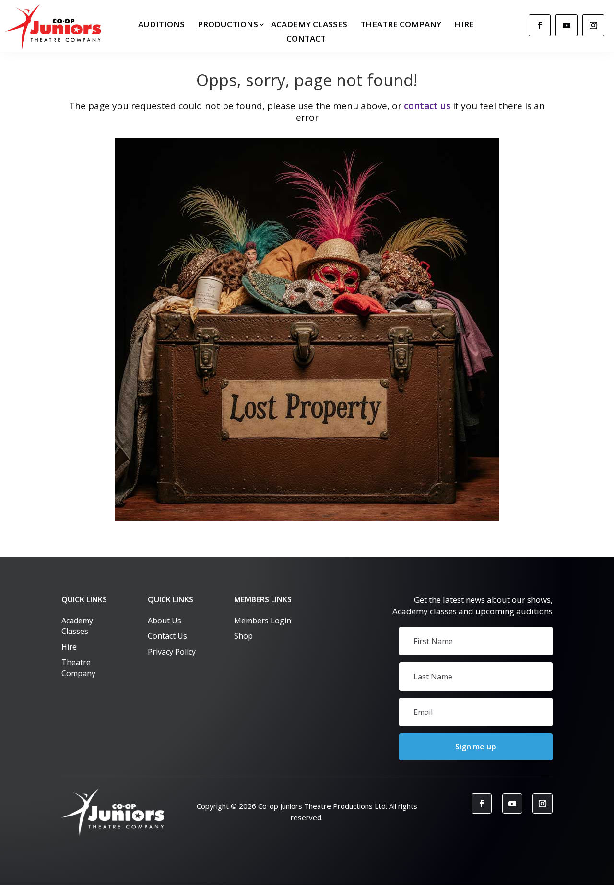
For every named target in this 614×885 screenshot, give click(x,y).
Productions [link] (228, 25)
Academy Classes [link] (309, 25)
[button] (476, 746)
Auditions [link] (161, 25)
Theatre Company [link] (400, 25)
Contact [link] (306, 39)
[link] (55, 26)
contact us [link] (427, 106)
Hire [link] (464, 25)
